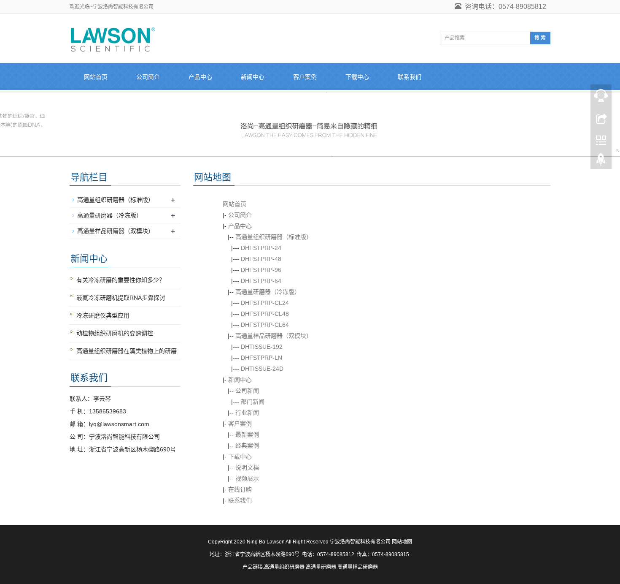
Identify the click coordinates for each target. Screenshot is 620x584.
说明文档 (247, 467)
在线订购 (240, 489)
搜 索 (540, 38)
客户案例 (305, 76)
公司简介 (148, 76)
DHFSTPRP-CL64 (265, 324)
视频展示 (247, 478)
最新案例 (247, 434)
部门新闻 (252, 401)
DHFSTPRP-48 (261, 258)
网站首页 (96, 76)
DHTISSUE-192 (262, 346)
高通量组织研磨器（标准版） (273, 237)
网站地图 (402, 542)
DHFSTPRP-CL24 (265, 302)
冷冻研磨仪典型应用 (102, 315)
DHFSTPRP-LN (261, 357)
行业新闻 (247, 412)
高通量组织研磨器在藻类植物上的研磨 (126, 351)
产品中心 (200, 76)
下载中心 (357, 76)
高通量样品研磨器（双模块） (273, 335)
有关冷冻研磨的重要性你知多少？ (120, 280)
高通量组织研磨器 (284, 567)
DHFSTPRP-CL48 (265, 313)
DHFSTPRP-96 (261, 269)
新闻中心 (252, 76)
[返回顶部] (601, 161)
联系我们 (409, 76)
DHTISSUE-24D (262, 368)
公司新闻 (247, 390)
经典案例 (247, 445)
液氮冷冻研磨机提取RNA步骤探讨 (120, 297)
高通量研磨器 (321, 567)
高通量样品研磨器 (357, 567)
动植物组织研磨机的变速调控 (114, 333)
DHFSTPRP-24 (261, 247)
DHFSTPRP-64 (261, 280)
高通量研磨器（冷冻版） (267, 291)
